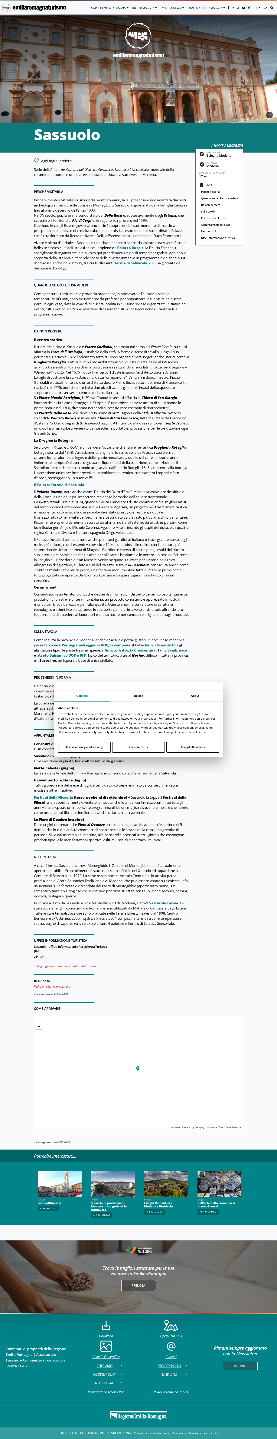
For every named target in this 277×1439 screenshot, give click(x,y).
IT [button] (256, 8)
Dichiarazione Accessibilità (106, 1392)
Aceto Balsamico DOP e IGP (62, 655)
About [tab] (195, 695)
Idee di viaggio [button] (143, 8)
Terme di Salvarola (130, 263)
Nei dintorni (208, 231)
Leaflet (176, 1127)
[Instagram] (233, 7)
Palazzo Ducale (130, 247)
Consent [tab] (82, 695)
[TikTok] (249, 7)
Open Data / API (171, 1336)
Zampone (122, 645)
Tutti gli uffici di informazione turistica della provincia (66, 966)
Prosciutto (167, 645)
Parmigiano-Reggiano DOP (85, 645)
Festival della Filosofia (54, 797)
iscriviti (240, 1366)
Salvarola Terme (163, 903)
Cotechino (144, 645)
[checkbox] (53, 160)
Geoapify (199, 1127)
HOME (218, 145)
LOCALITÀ (235, 145)
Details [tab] (138, 695)
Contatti (171, 1356)
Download (106, 1336)
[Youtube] (244, 7)
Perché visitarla (210, 191)
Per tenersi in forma (213, 218)
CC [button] (269, 115)
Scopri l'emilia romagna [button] (108, 8)
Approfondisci (48, 1208)
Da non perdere (210, 205)
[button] (265, 8)
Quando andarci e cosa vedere (219, 198)
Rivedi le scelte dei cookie (171, 1392)
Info (42, 957)
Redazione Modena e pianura (52, 986)
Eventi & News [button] (171, 8)
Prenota (138, 1285)
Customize (136, 747)
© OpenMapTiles (214, 1127)
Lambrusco (177, 650)
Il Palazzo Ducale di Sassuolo (59, 484)
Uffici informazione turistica (218, 238)
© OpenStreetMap (233, 1127)
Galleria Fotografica (105, 1356)
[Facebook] (229, 7)
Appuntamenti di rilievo (215, 224)
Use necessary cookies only (84, 747)
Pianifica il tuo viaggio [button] (205, 8)
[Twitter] (238, 7)
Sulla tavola (208, 211)
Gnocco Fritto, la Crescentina (130, 650)
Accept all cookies (193, 747)
